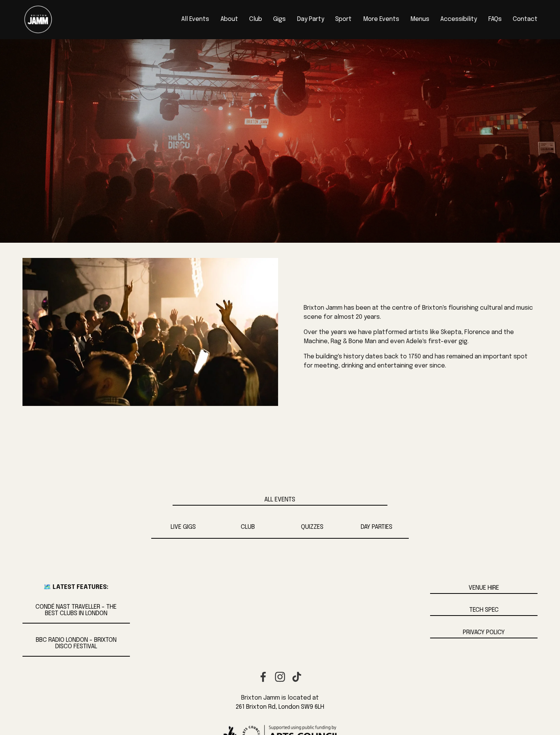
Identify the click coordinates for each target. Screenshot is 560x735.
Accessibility (458, 19)
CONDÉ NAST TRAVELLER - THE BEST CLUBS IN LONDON (76, 610)
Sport (343, 19)
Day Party (310, 19)
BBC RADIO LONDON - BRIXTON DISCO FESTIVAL (76, 643)
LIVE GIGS (183, 527)
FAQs (495, 19)
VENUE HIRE (484, 588)
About (229, 19)
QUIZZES (312, 527)
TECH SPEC (484, 610)
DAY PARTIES (376, 527)
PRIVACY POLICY (484, 632)
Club (255, 19)
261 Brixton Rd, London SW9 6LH (280, 707)
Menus (419, 19)
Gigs (279, 19)
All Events (195, 19)
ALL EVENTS (279, 499)
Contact (525, 19)
